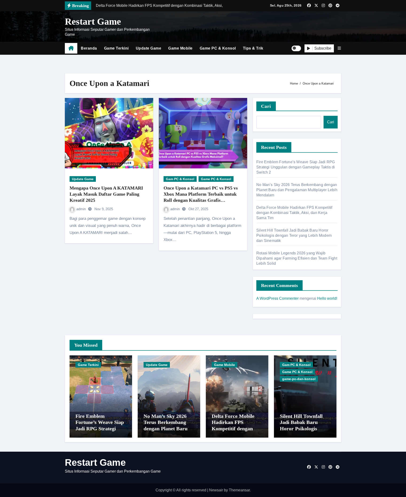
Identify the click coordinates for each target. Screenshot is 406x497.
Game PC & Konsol (218, 48)
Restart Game (93, 21)
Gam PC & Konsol (180, 179)
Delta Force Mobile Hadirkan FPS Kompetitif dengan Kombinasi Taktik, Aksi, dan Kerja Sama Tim (294, 213)
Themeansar (239, 490)
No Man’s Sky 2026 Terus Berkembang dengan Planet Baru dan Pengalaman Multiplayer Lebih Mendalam (296, 190)
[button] (339, 48)
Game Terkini (116, 48)
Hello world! (327, 298)
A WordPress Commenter (277, 298)
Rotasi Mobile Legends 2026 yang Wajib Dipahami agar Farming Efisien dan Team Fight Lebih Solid (296, 258)
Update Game (148, 48)
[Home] (71, 48)
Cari (266, 106)
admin (81, 209)
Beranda (89, 48)
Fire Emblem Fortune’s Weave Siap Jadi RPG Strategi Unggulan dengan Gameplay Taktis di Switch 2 (295, 167)
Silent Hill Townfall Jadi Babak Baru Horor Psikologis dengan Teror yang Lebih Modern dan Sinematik (294, 235)
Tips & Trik (253, 48)
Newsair (216, 490)
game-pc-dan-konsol (299, 379)
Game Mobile (180, 48)
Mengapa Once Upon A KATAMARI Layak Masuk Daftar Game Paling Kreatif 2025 (106, 194)
